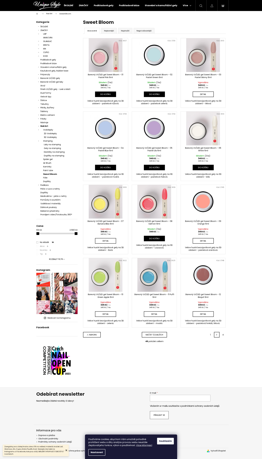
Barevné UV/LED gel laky (51, 82)
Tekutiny (44, 104)
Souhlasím (165, 441)
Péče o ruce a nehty (50, 188)
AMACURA (47, 37)
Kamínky (47, 166)
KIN (44, 48)
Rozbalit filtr (56, 259)
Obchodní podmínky (48, 438)
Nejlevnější (109, 30)
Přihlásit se (159, 415)
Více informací (144, 445)
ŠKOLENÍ (44, 26)
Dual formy (45, 93)
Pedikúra (44, 185)
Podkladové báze (48, 63)
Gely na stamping (52, 148)
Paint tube (48, 170)
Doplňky (47, 181)
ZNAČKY (44, 30)
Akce (44, 246)
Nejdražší (125, 30)
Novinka (45, 250)
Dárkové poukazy (48, 207)
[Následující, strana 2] (217, 334)
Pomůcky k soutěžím (50, 199)
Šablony (44, 111)
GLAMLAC (47, 41)
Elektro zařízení (47, 115)
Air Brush (47, 163)
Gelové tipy (45, 96)
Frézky (43, 118)
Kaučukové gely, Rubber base (54, 70)
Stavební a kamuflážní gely (53, 67)
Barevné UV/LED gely (50, 78)
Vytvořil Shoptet (218, 451)
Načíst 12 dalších (154, 334)
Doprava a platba (46, 435)
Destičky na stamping (54, 152)
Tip (43, 254)
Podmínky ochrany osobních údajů (55, 441)
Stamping (48, 141)
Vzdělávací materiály (50, 203)
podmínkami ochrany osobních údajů (200, 405)
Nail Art (44, 126)
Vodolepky (48, 129)
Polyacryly (45, 74)
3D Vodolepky (50, 137)
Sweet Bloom (50, 174)
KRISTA (46, 45)
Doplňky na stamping (54, 155)
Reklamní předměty (49, 211)
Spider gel (48, 159)
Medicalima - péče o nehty (53, 196)
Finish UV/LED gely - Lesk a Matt (55, 89)
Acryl (42, 85)
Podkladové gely (48, 59)
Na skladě (47, 242)
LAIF (45, 33)
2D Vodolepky (50, 133)
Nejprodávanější (144, 30)
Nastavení (97, 452)
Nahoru (93, 334)
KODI (45, 56)
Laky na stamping (52, 144)
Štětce (43, 100)
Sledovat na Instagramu (59, 318)
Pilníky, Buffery (47, 107)
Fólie (45, 177)
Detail (203, 94)
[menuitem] (68, 5)
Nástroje (44, 122)
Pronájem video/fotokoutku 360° (56, 214)
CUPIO (46, 52)
